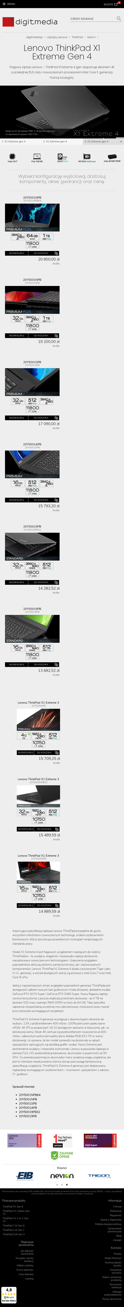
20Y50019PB (28, 1116)
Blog (118, 1235)
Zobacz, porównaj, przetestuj (111, 1279)
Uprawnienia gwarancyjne (114, 1230)
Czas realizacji (26, 1274)
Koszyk (112, 3)
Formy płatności (24, 1269)
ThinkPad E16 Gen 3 (14, 1234)
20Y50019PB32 (29, 1112)
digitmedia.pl (34, 37)
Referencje (115, 1211)
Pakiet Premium (113, 1258)
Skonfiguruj (16, 253)
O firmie (117, 1206)
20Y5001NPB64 (30, 1095)
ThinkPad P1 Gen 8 (13, 1206)
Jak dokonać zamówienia (27, 1252)
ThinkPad (77, 37)
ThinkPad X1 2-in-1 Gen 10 (15, 1220)
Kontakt (117, 1240)
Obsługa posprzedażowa (112, 1293)
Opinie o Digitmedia (110, 1219)
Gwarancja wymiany (115, 1271)
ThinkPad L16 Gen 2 (13, 1230)
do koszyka (41, 253)
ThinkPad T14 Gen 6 (14, 1225)
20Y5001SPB (28, 1103)
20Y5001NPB (28, 1099)
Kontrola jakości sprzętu (113, 1264)
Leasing (29, 1278)
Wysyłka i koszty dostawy (24, 1260)
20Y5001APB (28, 1108)
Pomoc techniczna (111, 1299)
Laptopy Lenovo (57, 37)
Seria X (91, 37)
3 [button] (66, 1184)
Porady (117, 1253)
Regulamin (115, 1215)
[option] (24, 1176)
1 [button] (57, 1184)
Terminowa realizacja (115, 1286)
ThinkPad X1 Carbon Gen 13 (16, 1212)
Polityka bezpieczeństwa (108, 1224)
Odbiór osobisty (25, 1265)
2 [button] (62, 1184)
